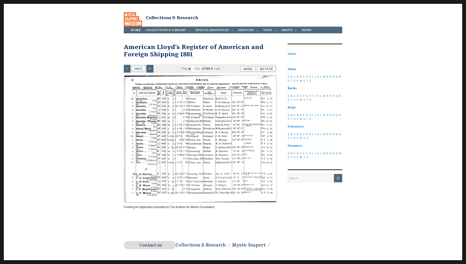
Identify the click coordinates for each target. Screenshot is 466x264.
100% (138, 69)
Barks (292, 88)
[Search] (338, 178)
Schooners (296, 127)
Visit (267, 30)
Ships (292, 69)
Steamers (295, 146)
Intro (292, 54)
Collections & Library (166, 30)
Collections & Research (172, 18)
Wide (247, 69)
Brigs (292, 107)
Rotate (266, 69)
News (306, 30)
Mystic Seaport (249, 245)
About (287, 30)
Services (246, 30)
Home (136, 30)
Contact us (150, 245)
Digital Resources (212, 30)
